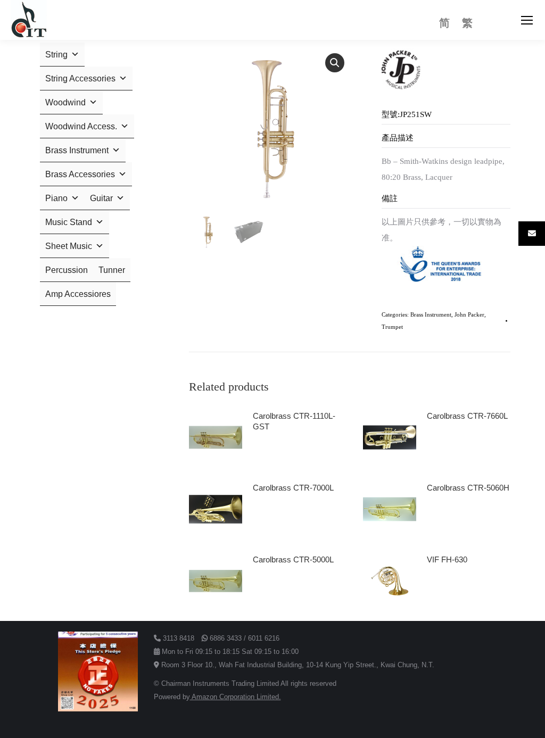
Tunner (111, 270)
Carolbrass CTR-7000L (293, 487)
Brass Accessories (80, 174)
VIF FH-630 (447, 559)
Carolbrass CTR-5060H (468, 487)
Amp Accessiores (78, 293)
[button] (334, 62)
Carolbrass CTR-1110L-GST (294, 421)
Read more (277, 456)
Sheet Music (68, 246)
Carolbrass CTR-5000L (293, 559)
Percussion (66, 270)
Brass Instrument (430, 314)
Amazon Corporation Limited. (235, 697)
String (56, 54)
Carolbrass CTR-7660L (467, 415)
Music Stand (68, 222)
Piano (56, 198)
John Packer (469, 314)
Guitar (101, 198)
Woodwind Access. (81, 126)
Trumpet (392, 327)
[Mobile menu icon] (526, 20)
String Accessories (80, 78)
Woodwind (65, 102)
